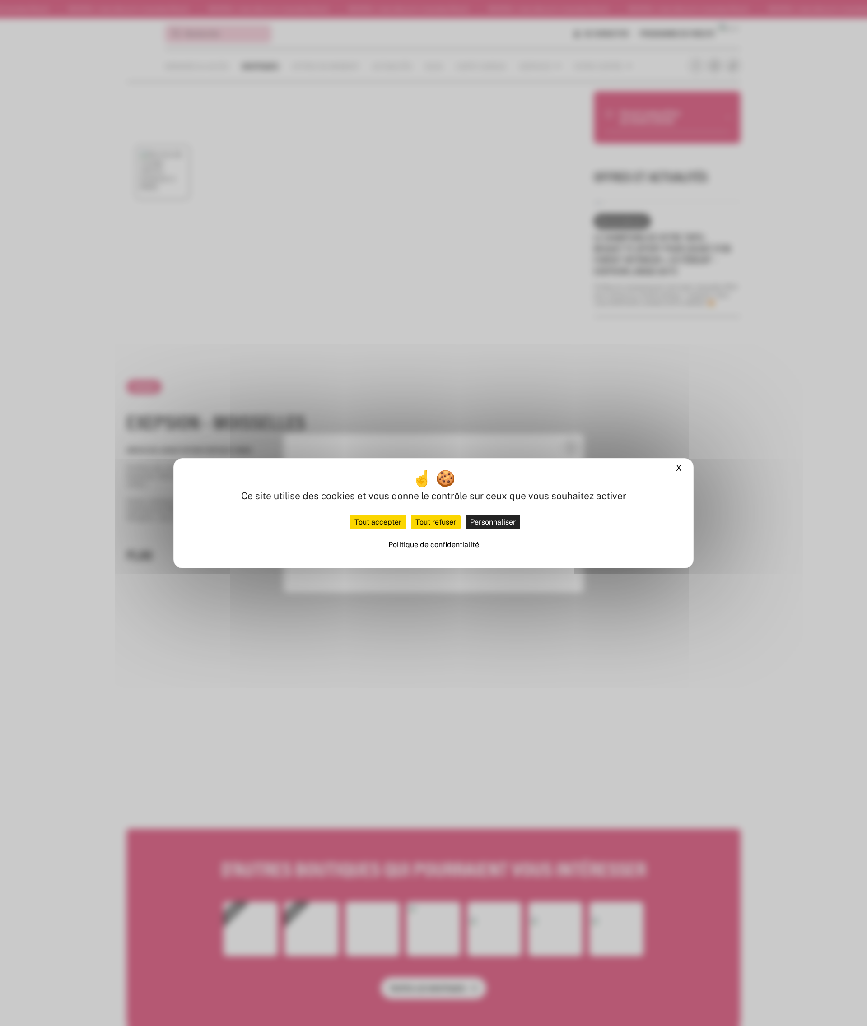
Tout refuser (435, 522)
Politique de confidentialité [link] (433, 544)
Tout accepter (377, 522)
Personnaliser (493, 522)
